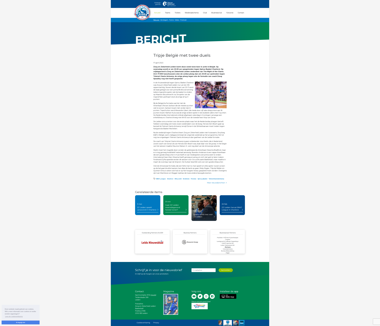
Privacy (156, 323)
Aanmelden (225, 270)
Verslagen (164, 20)
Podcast (183, 20)
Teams (167, 13)
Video (177, 20)
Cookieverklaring (143, 323)
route (153, 295)
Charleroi (170, 179)
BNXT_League (161, 179)
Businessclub (216, 13)
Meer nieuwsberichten (216, 183)
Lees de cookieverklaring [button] (14, 316)
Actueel (157, 13)
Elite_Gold (178, 179)
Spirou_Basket (202, 179)
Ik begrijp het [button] (20, 322)
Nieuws (156, 20)
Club (205, 13)
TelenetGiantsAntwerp (216, 179)
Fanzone (229, 13)
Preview (193, 179)
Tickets (177, 13)
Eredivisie (186, 179)
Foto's (171, 20)
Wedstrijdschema (192, 13)
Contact (241, 13)
